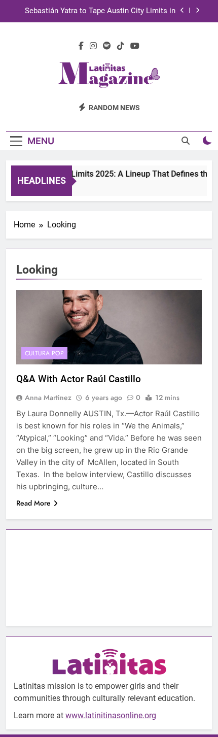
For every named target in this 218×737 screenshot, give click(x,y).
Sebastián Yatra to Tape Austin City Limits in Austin (100, 11)
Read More (33, 503)
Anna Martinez (48, 397)
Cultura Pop (44, 353)
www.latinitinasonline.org (110, 715)
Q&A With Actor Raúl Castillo (78, 379)
